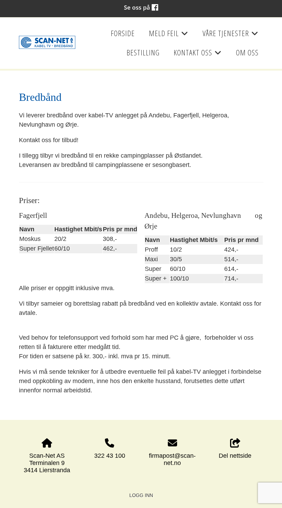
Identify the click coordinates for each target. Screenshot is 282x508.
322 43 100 (109, 455)
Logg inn (141, 495)
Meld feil (168, 35)
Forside (123, 33)
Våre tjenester (231, 35)
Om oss (247, 52)
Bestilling (143, 52)
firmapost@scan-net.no (172, 459)
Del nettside (235, 455)
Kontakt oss (198, 54)
